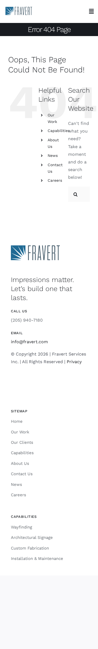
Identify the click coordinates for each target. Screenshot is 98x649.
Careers (55, 180)
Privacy (74, 361)
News (53, 155)
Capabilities (59, 130)
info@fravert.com (29, 341)
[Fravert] (18, 8)
